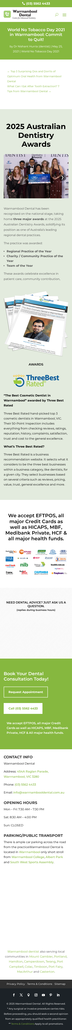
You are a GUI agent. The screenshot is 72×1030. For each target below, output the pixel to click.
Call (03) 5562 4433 (23, 708)
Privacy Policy (16, 984)
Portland (60, 956)
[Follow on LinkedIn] (58, 995)
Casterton (47, 971)
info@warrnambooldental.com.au (38, 792)
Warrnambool (29, 852)
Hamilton (16, 961)
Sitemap (59, 984)
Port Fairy (55, 966)
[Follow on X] (21, 995)
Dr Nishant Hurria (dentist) (32, 46)
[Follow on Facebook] (14, 995)
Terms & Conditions (39, 984)
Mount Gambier (41, 956)
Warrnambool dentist (23, 951)
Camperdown (34, 961)
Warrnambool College (27, 857)
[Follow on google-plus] (29, 995)
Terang (51, 961)
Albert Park (54, 857)
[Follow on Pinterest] (51, 995)
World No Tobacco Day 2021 (40, 51)
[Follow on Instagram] (36, 995)
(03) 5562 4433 (38, 3)
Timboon (40, 966)
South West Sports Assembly (32, 862)
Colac (29, 966)
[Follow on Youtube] (43, 995)
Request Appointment (25, 692)
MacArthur (25, 971)
